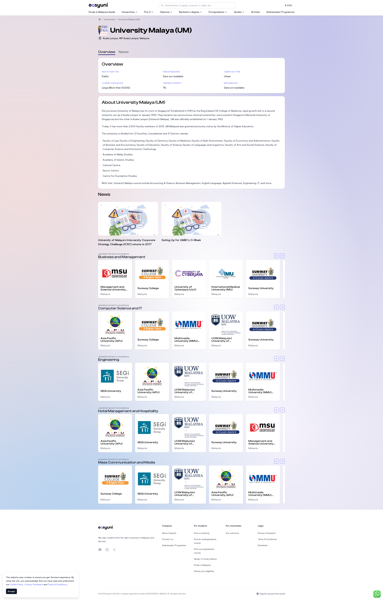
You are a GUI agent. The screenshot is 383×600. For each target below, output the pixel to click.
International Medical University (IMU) (225, 288)
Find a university (202, 533)
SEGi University (111, 391)
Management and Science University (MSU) (113, 288)
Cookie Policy (17, 584)
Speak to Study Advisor (205, 559)
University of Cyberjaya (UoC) (185, 288)
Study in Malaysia (202, 565)
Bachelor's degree (189, 11)
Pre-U (147, 11)
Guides (238, 11)
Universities (128, 11)
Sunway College (148, 288)
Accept (11, 591)
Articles (255, 11)
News (124, 52)
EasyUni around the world (272, 593)
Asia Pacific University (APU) (112, 339)
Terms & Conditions (58, 584)
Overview (106, 52)
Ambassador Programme (280, 11)
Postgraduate (216, 11)
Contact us (167, 539)
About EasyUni (169, 533)
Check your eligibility (204, 571)
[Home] (99, 19)
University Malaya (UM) (129, 19)
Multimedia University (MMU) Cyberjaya (186, 339)
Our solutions (232, 533)
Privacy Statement (34, 584)
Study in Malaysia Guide (102, 11)
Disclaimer (263, 545)
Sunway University (261, 288)
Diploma (165, 11)
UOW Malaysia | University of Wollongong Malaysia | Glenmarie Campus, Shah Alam (225, 339)
